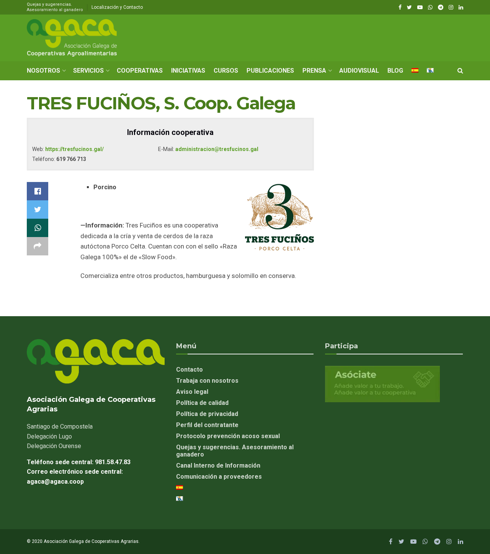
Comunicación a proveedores (219, 476)
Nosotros (43, 70)
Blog (395, 70)
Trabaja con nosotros (207, 380)
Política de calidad (202, 402)
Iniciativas (188, 70)
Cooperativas (140, 70)
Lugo (49, 436)
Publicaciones (270, 70)
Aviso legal (192, 391)
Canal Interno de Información (218, 465)
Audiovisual (359, 70)
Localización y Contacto (117, 7)
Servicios (88, 70)
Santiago (60, 426)
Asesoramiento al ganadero (55, 9)
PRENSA (314, 70)
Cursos (226, 70)
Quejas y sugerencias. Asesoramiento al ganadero (235, 451)
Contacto (189, 369)
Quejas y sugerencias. (55, 7)
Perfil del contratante (207, 425)
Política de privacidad (207, 414)
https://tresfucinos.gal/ (74, 149)
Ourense (54, 446)
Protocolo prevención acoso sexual (228, 436)
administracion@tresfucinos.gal (216, 149)
